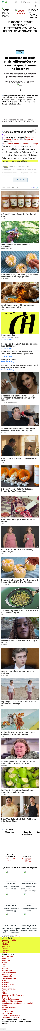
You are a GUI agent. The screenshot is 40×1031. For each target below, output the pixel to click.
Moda (20, 52)
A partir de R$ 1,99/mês (27, 860)
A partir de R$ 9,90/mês (11, 860)
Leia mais (20, 180)
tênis (6, 167)
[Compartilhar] (3, 134)
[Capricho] (20, 13)
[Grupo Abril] (3, 2)
